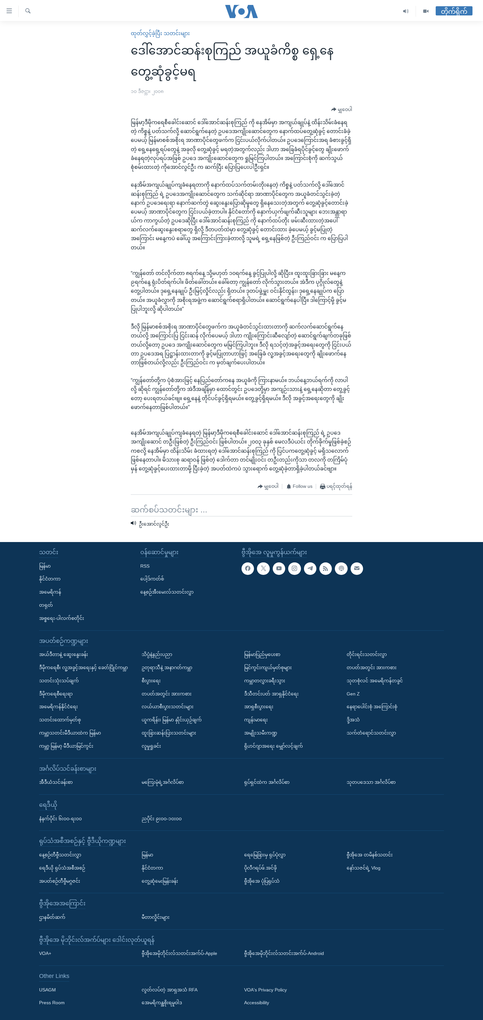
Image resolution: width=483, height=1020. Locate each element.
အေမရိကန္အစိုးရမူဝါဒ (162, 1002)
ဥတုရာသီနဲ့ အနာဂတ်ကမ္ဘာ (167, 667)
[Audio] (406, 11)
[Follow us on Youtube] (279, 568)
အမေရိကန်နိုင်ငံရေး (58, 706)
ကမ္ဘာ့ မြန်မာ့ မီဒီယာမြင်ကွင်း (66, 746)
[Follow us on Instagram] (294, 568)
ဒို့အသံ (353, 719)
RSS (145, 566)
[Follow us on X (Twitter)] (263, 568)
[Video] (426, 11)
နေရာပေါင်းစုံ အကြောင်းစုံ (372, 706)
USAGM (47, 989)
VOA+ (45, 953)
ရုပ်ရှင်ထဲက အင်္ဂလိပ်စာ (266, 782)
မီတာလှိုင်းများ (156, 917)
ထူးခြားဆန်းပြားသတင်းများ (169, 733)
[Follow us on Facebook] (248, 568)
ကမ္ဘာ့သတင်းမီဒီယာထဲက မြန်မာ (70, 733)
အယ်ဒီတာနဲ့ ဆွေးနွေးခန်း (63, 654)
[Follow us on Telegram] (310, 568)
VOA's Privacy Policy (265, 989)
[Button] (341, 109)
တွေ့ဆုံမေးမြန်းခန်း (160, 880)
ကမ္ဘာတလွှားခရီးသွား (264, 680)
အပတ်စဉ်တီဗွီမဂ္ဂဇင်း (59, 880)
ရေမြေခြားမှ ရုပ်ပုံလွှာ (265, 854)
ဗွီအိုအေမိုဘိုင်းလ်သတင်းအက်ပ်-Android (284, 953)
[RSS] (325, 568)
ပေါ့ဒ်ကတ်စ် (152, 578)
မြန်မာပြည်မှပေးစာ (262, 654)
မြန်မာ (45, 566)
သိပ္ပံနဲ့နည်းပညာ (157, 654)
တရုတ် (46, 605)
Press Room (52, 1002)
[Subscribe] (357, 568)
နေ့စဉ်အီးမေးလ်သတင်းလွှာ (167, 592)
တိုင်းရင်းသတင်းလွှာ (367, 654)
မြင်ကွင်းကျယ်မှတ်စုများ (268, 667)
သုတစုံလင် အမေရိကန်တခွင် (375, 680)
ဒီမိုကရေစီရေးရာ (56, 693)
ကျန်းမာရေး (256, 719)
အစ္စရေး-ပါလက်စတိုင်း (61, 618)
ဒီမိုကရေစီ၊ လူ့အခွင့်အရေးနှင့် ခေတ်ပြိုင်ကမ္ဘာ (83, 667)
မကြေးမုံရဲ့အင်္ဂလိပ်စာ (163, 782)
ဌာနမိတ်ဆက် (52, 917)
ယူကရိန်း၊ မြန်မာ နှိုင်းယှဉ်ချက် (172, 719)
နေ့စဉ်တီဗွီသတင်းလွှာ (60, 854)
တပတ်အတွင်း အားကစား (167, 693)
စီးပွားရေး (151, 680)
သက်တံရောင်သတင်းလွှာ (371, 733)
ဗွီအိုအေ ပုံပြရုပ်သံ (262, 880)
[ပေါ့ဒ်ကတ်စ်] (341, 568)
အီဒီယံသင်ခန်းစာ (56, 782)
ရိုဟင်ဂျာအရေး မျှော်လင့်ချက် (273, 746)
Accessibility (256, 1002)
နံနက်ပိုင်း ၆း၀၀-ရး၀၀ (60, 818)
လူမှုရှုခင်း (151, 746)
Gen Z (353, 693)
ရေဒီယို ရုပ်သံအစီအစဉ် (62, 868)
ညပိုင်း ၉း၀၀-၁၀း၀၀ (162, 818)
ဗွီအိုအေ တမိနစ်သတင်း (370, 854)
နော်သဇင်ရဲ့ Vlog (363, 868)
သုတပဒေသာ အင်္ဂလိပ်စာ (371, 782)
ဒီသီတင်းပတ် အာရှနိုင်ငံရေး (271, 693)
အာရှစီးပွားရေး (258, 706)
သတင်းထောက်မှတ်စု (60, 719)
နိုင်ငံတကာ (49, 578)
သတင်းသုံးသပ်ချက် (59, 680)
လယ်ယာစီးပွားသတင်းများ (168, 706)
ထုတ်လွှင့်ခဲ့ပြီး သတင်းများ (160, 33)
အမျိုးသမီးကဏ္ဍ (260, 733)
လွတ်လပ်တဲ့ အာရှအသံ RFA (169, 989)
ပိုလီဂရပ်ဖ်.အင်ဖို (260, 868)
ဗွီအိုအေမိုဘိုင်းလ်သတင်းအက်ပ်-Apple (179, 953)
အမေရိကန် (50, 592)
